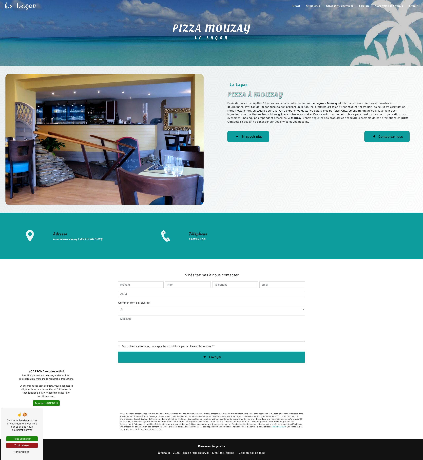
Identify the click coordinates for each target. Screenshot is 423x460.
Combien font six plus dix (134, 302)
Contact (413, 6)
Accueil (296, 6)
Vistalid (165, 452)
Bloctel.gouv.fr (279, 427)
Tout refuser (22, 445)
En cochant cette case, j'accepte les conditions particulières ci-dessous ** (168, 346)
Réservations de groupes (339, 6)
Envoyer (215, 357)
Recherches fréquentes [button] (211, 446)
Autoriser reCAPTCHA (46, 403)
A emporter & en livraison (389, 6)
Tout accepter (22, 438)
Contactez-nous (390, 137)
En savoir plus (251, 137)
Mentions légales (223, 452)
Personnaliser (22, 451)
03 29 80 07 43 (197, 239)
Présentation (313, 6)
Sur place (364, 6)
